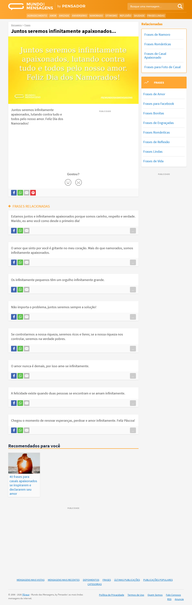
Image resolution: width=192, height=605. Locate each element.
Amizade (64, 15)
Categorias (95, 584)
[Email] (26, 193)
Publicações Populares (158, 580)
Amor (53, 15)
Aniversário (79, 15)
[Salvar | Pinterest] (33, 193)
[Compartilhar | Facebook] (14, 193)
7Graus (25, 594)
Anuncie (179, 599)
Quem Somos (155, 595)
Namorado (96, 15)
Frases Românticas (157, 44)
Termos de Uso (136, 595)
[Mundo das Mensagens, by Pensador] (50, 6)
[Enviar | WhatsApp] (20, 193)
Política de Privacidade (111, 595)
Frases (107, 580)
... (133, 231)
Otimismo (111, 15)
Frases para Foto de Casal (162, 67)
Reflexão (125, 15)
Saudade (139, 15)
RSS (169, 599)
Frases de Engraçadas (158, 123)
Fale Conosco (173, 595)
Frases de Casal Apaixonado (155, 55)
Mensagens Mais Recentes (64, 580)
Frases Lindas (155, 15)
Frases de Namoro (157, 34)
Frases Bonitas (153, 113)
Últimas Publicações (127, 580)
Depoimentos (91, 580)
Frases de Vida (153, 161)
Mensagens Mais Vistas (30, 580)
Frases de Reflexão (156, 142)
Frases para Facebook (158, 103)
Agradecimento (37, 15)
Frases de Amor (154, 94)
